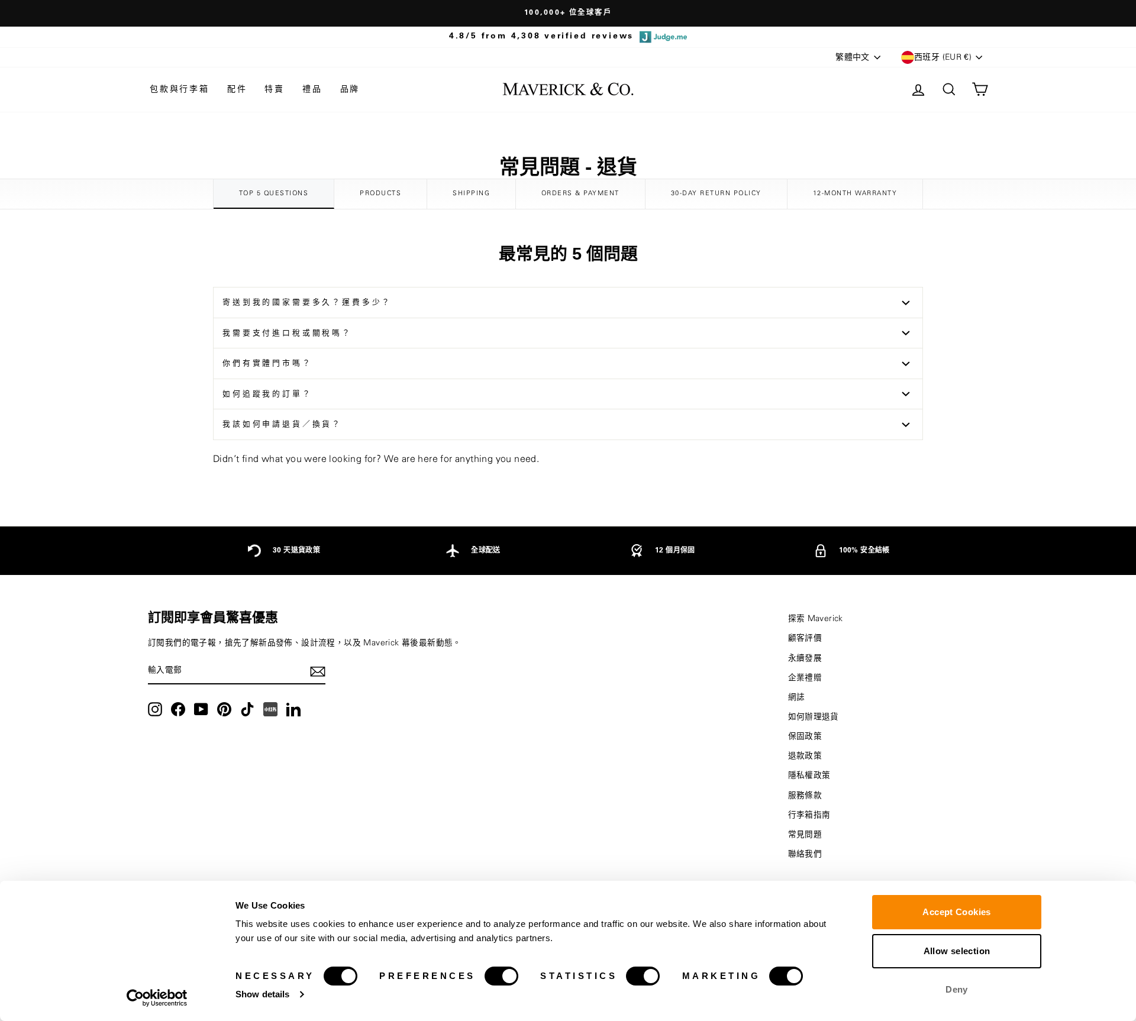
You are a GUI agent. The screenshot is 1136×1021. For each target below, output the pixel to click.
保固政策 (805, 736)
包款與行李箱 (179, 89)
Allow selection (957, 951)
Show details (262, 994)
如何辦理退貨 (813, 717)
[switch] (501, 976)
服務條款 (805, 795)
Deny (956, 989)
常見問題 (805, 835)
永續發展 (805, 658)
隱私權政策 (809, 775)
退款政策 (805, 756)
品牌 (350, 89)
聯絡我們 (805, 854)
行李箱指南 (809, 815)
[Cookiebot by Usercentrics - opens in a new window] (157, 998)
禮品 (312, 89)
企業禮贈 (805, 678)
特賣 (274, 89)
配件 (237, 89)
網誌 (796, 697)
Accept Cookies (956, 912)
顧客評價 (805, 638)
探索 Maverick (815, 619)
